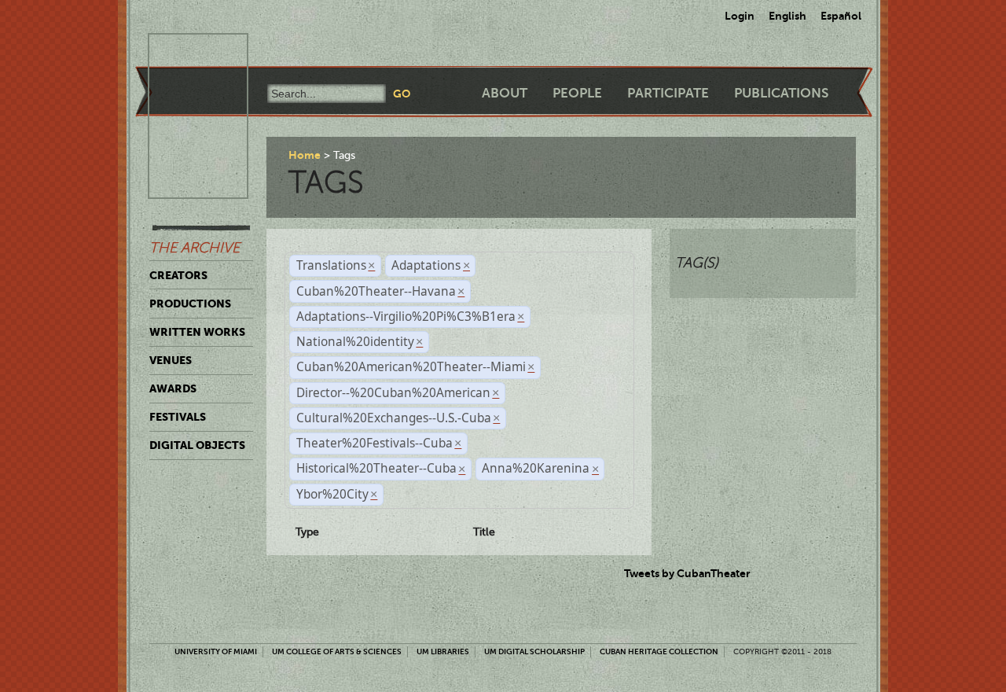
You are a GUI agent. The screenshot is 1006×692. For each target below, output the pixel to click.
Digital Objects (197, 445)
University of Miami (215, 651)
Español (841, 15)
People (577, 93)
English (787, 15)
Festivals (177, 416)
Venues (170, 360)
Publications (781, 93)
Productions (190, 303)
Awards (172, 388)
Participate (668, 93)
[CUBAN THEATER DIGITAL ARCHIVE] (184, 52)
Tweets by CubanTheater (687, 573)
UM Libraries (443, 651)
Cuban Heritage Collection (659, 651)
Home (304, 155)
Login (739, 15)
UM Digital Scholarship (534, 651)
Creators (178, 275)
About (504, 93)
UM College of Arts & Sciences (337, 651)
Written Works (197, 332)
